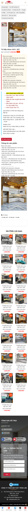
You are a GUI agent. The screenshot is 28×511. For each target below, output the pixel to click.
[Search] (25, 2)
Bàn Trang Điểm (21, 12)
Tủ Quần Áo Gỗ (16, 9)
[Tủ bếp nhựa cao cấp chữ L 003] (7, 398)
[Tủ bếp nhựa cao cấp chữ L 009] (7, 279)
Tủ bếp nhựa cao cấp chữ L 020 (7, 266)
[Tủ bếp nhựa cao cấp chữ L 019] (7, 239)
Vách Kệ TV (5, 15)
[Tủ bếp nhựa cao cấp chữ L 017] (21, 318)
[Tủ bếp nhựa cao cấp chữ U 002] (21, 239)
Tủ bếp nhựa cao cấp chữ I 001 (21, 366)
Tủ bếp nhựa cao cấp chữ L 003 (7, 405)
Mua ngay (7, 139)
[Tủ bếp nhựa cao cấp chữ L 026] (21, 279)
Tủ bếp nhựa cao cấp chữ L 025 (7, 366)
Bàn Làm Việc (12, 15)
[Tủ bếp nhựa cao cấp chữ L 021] (7, 299)
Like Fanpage (8, 439)
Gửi (7, 474)
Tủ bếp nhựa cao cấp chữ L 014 (21, 306)
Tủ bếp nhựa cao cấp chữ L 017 (21, 326)
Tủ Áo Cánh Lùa (11, 12)
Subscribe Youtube (20, 439)
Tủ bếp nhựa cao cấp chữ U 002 (21, 247)
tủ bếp (17, 217)
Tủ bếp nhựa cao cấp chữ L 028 (7, 385)
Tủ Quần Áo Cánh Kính (7, 18)
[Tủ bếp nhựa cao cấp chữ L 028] (7, 378)
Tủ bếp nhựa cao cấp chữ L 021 (7, 306)
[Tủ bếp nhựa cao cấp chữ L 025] (7, 358)
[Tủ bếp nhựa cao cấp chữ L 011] (21, 338)
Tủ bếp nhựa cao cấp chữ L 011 (21, 346)
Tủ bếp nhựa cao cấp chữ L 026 (21, 286)
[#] (9, 2)
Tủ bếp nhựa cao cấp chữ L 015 (7, 346)
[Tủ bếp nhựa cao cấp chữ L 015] (7, 338)
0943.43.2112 (7, 126)
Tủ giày (23, 9)
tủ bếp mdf (5, 217)
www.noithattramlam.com (11, 131)
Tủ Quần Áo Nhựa (6, 9)
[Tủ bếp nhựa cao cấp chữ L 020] (7, 259)
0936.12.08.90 (19, 126)
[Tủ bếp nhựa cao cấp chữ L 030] (7, 318)
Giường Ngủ (5, 7)
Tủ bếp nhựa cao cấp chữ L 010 (21, 385)
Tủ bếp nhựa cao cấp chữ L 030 (7, 326)
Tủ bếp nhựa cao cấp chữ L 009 (7, 286)
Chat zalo (6, 433)
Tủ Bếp (3, 12)
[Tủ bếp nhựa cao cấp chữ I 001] (21, 358)
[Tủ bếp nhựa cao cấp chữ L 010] (21, 378)
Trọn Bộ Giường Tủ (14, 7)
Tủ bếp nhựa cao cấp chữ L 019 (7, 247)
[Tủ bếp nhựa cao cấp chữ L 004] (21, 259)
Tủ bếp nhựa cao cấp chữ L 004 (21, 266)
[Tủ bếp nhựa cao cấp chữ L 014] (21, 299)
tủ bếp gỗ (11, 217)
